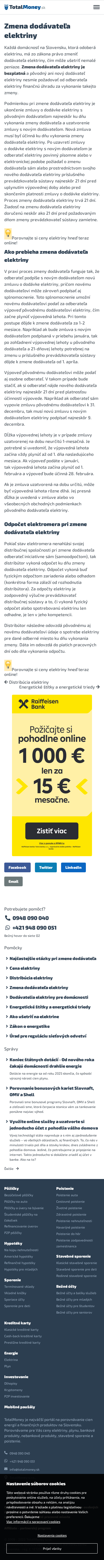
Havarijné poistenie (70, 1227)
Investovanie (16, 1376)
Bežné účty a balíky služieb (76, 1293)
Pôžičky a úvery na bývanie (24, 1208)
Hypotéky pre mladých (21, 1269)
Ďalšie (9, 1168)
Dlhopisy (10, 1383)
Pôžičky (11, 1188)
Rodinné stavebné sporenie (76, 1275)
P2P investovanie (17, 1396)
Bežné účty (66, 1286)
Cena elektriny (25, 967)
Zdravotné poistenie (71, 1214)
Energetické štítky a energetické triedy (57, 686)
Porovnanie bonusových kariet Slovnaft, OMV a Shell (52, 1091)
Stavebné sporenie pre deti (76, 1269)
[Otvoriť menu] (96, 7)
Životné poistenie (69, 1208)
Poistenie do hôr (68, 1234)
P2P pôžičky (13, 1232)
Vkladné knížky (15, 1293)
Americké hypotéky (18, 1256)
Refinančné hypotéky (19, 1263)
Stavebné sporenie (73, 1256)
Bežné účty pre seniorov (74, 1312)
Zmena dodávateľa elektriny (39, 987)
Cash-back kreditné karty (23, 1336)
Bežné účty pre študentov (75, 1306)
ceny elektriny (53, 237)
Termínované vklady (19, 1286)
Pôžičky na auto (15, 1201)
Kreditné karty (17, 1323)
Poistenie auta (67, 1195)
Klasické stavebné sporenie (76, 1263)
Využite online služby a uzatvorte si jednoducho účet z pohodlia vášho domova (54, 1124)
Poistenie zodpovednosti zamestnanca (74, 1243)
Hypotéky (13, 1243)
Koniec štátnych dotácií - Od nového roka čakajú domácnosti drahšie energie (52, 1062)
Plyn (7, 1366)
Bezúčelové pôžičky (18, 1195)
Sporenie (12, 1279)
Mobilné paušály (19, 1406)
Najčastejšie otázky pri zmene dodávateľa (53, 958)
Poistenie (65, 1188)
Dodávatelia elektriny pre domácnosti (49, 997)
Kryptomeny (13, 1390)
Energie (11, 1353)
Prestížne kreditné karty (22, 1342)
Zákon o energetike (30, 1026)
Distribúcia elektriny (28, 682)
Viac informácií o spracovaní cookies (33, 1521)
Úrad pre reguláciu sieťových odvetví (48, 1035)
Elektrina (11, 1359)
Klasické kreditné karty (21, 1329)
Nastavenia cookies (52, 1535)
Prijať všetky (52, 1548)
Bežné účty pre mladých (74, 1299)
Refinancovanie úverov (21, 1226)
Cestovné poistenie (70, 1201)
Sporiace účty (14, 1299)
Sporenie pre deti (17, 1306)
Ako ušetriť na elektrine (34, 1016)
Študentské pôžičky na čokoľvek (21, 1217)
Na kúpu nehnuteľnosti (21, 1250)
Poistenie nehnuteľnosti (74, 1221)
